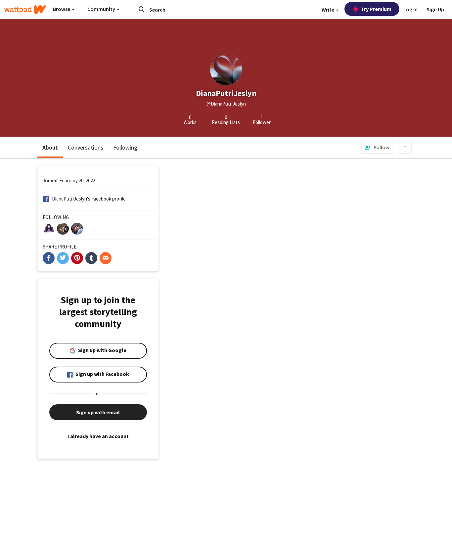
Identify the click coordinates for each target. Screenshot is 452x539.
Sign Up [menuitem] (435, 9)
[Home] (25, 10)
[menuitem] (377, 147)
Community (101, 9)
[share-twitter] (63, 258)
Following (125, 147)
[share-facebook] (49, 258)
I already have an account (98, 436)
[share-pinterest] (77, 258)
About (50, 147)
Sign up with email (98, 412)
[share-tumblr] (91, 258)
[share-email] (106, 258)
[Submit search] (141, 9)
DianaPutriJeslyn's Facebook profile (89, 199)
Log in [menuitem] (410, 9)
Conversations (85, 147)
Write (328, 9)
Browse (62, 9)
